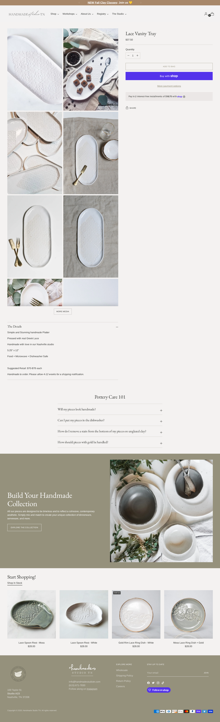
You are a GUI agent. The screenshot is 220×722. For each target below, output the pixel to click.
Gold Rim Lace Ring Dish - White (136, 642)
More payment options (169, 86)
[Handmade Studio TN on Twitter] (153, 683)
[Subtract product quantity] (137, 56)
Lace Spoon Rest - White (84, 642)
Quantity (130, 49)
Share (132, 108)
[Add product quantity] (128, 56)
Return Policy (123, 681)
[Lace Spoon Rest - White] (84, 614)
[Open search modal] (198, 14)
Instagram (92, 689)
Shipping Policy (124, 675)
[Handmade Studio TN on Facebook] (149, 683)
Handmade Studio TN (32, 710)
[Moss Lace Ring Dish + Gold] (188, 614)
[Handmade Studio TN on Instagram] (158, 683)
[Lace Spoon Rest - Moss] (31, 614)
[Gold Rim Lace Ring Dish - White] (136, 614)
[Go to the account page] (205, 14)
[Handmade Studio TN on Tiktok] (163, 683)
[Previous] (79, 2)
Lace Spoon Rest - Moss (32, 642)
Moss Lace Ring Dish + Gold (188, 642)
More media (62, 311)
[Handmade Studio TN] (26, 13)
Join (206, 673)
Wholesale (122, 670)
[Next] (141, 2)
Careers (120, 686)
